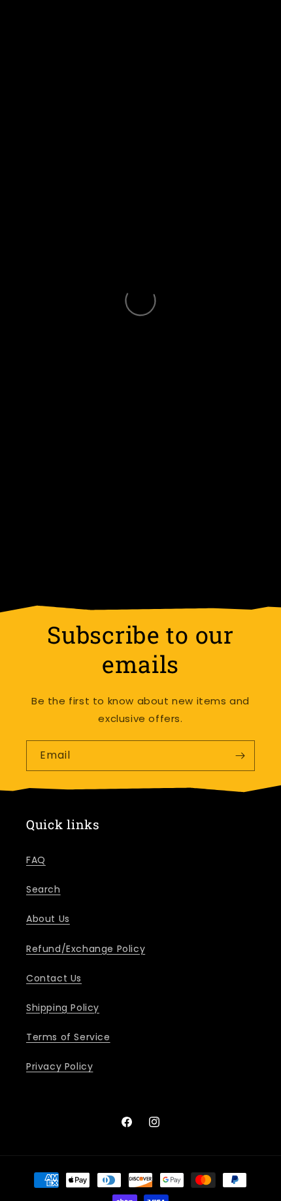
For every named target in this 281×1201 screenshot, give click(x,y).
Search (43, 889)
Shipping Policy (62, 1007)
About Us (48, 918)
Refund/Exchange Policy (85, 948)
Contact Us (54, 978)
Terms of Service (68, 1037)
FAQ (36, 859)
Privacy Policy (59, 1066)
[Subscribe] (239, 755)
